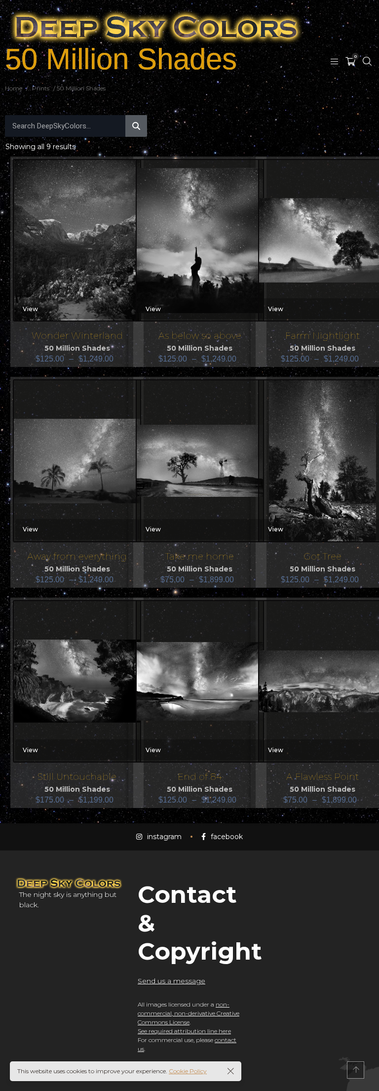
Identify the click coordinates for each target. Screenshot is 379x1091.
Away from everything (77, 556)
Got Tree (322, 556)
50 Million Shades (77, 348)
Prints (40, 88)
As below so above (199, 335)
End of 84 (200, 776)
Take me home (199, 556)
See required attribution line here (184, 1031)
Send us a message (171, 980)
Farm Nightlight (322, 335)
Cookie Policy (188, 1071)
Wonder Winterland (77, 335)
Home (13, 88)
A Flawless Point (322, 776)
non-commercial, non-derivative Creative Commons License (188, 1013)
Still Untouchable (77, 776)
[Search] (136, 126)
